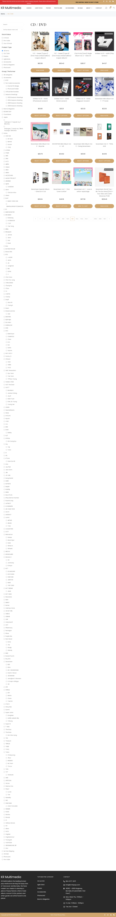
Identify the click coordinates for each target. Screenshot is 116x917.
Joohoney (11, 563)
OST (7, 625)
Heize (7, 413)
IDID (7, 427)
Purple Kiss (9, 636)
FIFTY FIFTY (9, 353)
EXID (7, 328)
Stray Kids (9, 707)
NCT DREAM (9, 588)
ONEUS (8, 614)
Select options (83, 70)
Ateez (7, 195)
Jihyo (9, 758)
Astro (7, 190)
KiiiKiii (7, 492)
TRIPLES (8, 744)
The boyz (8, 729)
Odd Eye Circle (10, 608)
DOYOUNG (11, 574)
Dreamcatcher (10, 311)
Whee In (10, 546)
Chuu (7, 288)
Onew (9, 698)
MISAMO (10, 761)
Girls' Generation (11, 370)
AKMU (7, 172)
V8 (8, 684)
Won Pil (10, 302)
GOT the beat (10, 385)
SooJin (10, 144)
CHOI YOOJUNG (12, 806)
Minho (10, 695)
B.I (6, 209)
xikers (7, 828)
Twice (7, 752)
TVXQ (7, 749)
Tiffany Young (12, 379)
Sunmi (8, 710)
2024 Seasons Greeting (15, 100)
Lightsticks (7, 59)
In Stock (6, 38)
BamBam (11, 390)
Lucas (9, 792)
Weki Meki (9, 803)
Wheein (10, 548)
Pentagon (9, 630)
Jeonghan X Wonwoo (14, 678)
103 (81, 219)
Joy (9, 645)
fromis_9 (8, 356)
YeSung (10, 721)
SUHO (9, 348)
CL (6, 291)
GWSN (7, 407)
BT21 (7, 80)
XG (6, 826)
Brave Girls (9, 252)
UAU (9, 314)
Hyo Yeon (11, 373)
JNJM (9, 591)
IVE (6, 455)
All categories (8, 75)
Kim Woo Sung (12, 735)
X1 (6, 820)
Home (3, 14)
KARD (7, 481)
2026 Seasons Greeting (15, 106)
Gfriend (8, 359)
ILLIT (7, 435)
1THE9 (7, 153)
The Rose (8, 732)
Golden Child (10, 382)
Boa (7, 246)
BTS (7, 254)
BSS (9, 664)
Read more (40, 70)
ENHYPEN (8, 317)
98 (59, 219)
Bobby (10, 433)
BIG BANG (8, 215)
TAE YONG (11, 585)
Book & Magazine (9, 65)
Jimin (9, 260)
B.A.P (7, 198)
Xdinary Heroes (10, 823)
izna (7, 464)
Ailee (7, 170)
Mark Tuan (11, 399)
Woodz (8, 817)
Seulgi (9, 647)
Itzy (7, 444)
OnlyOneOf (9, 622)
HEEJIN (10, 523)
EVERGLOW (9, 325)
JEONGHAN (11, 676)
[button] (106, 8)
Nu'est (7, 605)
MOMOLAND (9, 554)
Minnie (10, 142)
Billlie (7, 229)
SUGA (9, 271)
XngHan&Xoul (10, 837)
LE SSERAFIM (9, 506)
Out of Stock (8, 43)
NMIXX (7, 602)
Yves (9, 526)
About (88, 8)
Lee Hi (7, 512)
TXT (7, 772)
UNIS (7, 778)
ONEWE (8, 616)
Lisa (9, 240)
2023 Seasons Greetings (15, 97)
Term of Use (53, 915)
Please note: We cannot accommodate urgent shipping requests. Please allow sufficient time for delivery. (29, 2)
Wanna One (9, 786)
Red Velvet (9, 639)
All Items (6, 51)
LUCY (7, 532)
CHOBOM (11, 187)
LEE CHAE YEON (10, 509)
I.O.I (7, 424)
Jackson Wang (12, 393)
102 (77, 219)
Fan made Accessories (13, 83)
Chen (9, 339)
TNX (7, 738)
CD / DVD (7, 53)
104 (86, 219)
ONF (7, 619)
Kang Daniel (9, 478)
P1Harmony (9, 628)
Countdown (7, 114)
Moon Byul (11, 540)
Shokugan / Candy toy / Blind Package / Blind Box (13, 129)
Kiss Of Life (9, 495)
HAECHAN (10, 577)
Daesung (10, 218)
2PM (7, 158)
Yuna (9, 450)
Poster (48, 8)
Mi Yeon (10, 139)
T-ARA (7, 727)
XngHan (8, 834)
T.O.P (9, 223)
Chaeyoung (11, 755)
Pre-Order (7, 41)
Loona (7, 517)
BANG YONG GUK (13, 201)
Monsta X (8, 557)
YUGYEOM (9, 843)
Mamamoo (9, 534)
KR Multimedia (11, 8)
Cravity (8, 297)
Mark (9, 582)
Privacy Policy (61, 915)
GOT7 (7, 387)
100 (68, 219)
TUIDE (7, 746)
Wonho (8, 814)
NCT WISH (9, 594)
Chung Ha (9, 285)
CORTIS (8, 294)
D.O (9, 342)
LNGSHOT (8, 515)
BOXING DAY (7, 111)
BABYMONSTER (10, 212)
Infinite (8, 438)
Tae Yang (11, 226)
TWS (7, 769)
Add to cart (83, 206)
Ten (9, 795)
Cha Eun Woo (12, 192)
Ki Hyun (10, 565)
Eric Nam (8, 322)
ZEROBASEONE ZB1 (11, 845)
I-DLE (7, 421)
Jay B (9, 396)
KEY (9, 693)
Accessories (70, 8)
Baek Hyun (11, 334)
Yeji (9, 447)
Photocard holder (13, 89)
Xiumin (10, 350)
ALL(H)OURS (9, 175)
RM (9, 269)
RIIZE (7, 653)
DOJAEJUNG (11, 571)
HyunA (8, 418)
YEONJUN (10, 775)
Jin (8, 263)
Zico (7, 848)
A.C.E (7, 161)
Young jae (9, 840)
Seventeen (9, 661)
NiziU (7, 600)
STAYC (8, 704)
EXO (7, 331)
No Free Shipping (9, 851)
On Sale (80, 8)
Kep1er (8, 486)
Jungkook (11, 266)
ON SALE (6, 854)
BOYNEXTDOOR (10, 249)
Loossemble (9, 529)
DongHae (11, 715)
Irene (9, 642)
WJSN (7, 812)
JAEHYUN (10, 580)
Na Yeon (10, 763)
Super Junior (9, 712)
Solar (9, 543)
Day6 (7, 299)
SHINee (8, 690)
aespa (7, 167)
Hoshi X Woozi (12, 673)
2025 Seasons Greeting (15, 103)
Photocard (58, 8)
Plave (7, 633)
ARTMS (10, 520)
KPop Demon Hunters (12, 498)
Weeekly (8, 797)
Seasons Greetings (11, 94)
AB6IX (7, 164)
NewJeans (9, 597)
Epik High (8, 319)
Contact (99, 8)
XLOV (7, 831)
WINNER (8, 809)
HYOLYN (8, 416)
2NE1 (7, 156)
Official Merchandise (12, 92)
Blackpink (8, 232)
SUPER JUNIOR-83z (13, 718)
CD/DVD (28, 8)
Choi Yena (9, 277)
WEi (7, 800)
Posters (6, 56)
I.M (8, 560)
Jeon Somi (9, 470)
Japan (6, 117)
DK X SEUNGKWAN (13, 670)
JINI (7, 472)
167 (105, 219)
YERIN (9, 365)
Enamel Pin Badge (13, 86)
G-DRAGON (11, 220)
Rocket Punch (10, 656)
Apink (7, 184)
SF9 (7, 687)
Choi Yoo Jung (10, 280)
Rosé (9, 243)
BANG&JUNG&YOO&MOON (15, 206)
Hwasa (10, 537)
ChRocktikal (9, 283)
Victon (8, 783)
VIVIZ (9, 362)
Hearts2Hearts (10, 410)
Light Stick (38, 8)
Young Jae (11, 404)
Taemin (10, 701)
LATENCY (8, 503)
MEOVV (8, 551)
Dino (9, 667)
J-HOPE (10, 257)
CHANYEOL (11, 336)
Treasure (8, 741)
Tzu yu (10, 766)
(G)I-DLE (8, 136)
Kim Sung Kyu (12, 441)
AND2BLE (8, 181)
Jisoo (9, 237)
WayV (7, 789)
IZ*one (8, 458)
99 (63, 219)
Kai (9, 345)
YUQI (9, 147)
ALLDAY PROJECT (11, 178)
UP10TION (8, 780)
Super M (8, 724)
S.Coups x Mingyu (13, 681)
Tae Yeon (11, 376)
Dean (7, 308)
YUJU (9, 367)
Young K (10, 305)
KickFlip (8, 489)
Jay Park (8, 467)
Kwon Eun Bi (11, 461)
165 (95, 219)
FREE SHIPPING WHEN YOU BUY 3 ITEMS (87, 2)
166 (100, 219)
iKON (7, 430)
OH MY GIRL (9, 611)
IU (6, 453)
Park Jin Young (12, 401)
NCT (7, 568)
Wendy (10, 650)
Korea (5, 133)
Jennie (10, 235)
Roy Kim (8, 659)
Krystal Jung (9, 500)
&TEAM (8, 150)
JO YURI (8, 475)
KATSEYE (8, 484)
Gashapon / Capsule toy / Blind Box (12, 123)
